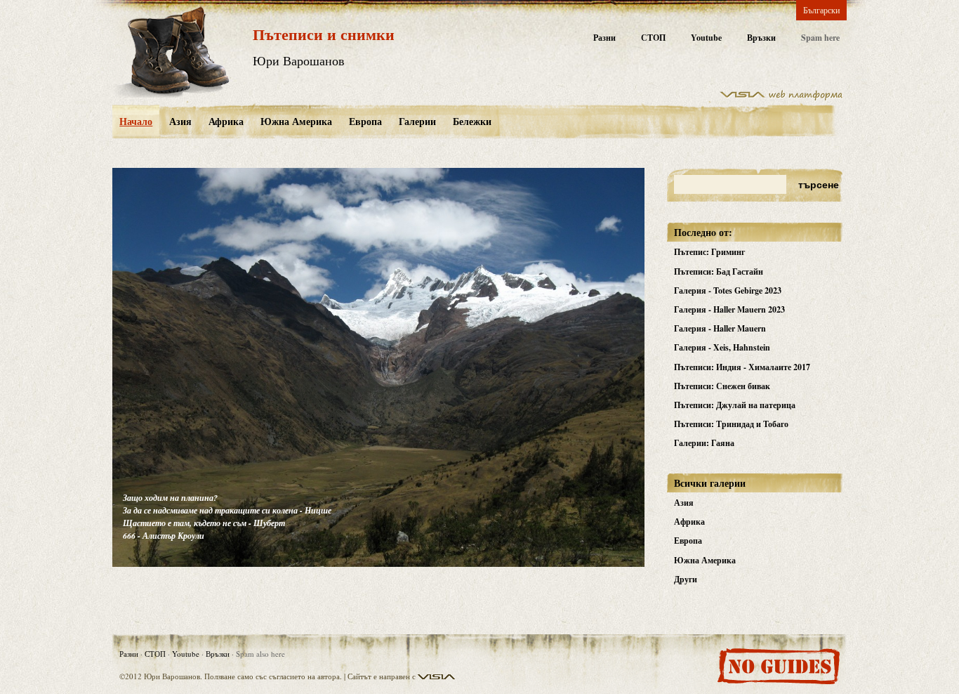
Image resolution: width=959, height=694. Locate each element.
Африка (226, 121)
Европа (365, 121)
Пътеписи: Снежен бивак (722, 386)
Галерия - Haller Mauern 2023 (729, 309)
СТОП (653, 37)
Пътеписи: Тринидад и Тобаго (731, 424)
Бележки (472, 121)
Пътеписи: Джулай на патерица (734, 405)
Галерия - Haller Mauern (720, 328)
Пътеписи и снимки (324, 34)
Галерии (417, 121)
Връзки (761, 37)
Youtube (706, 37)
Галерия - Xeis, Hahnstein (722, 347)
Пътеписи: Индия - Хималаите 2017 (742, 367)
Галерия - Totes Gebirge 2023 (727, 290)
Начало (135, 121)
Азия (180, 121)
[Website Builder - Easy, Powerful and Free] (781, 97)
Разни (604, 37)
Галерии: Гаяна (704, 443)
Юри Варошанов (299, 60)
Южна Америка (296, 121)
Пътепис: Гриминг (709, 252)
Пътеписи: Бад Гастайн (718, 271)
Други (685, 579)
